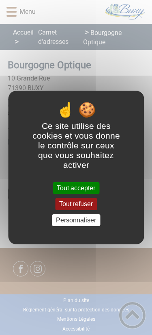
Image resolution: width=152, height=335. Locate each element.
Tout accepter (76, 188)
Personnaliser (76, 220)
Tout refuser (76, 204)
